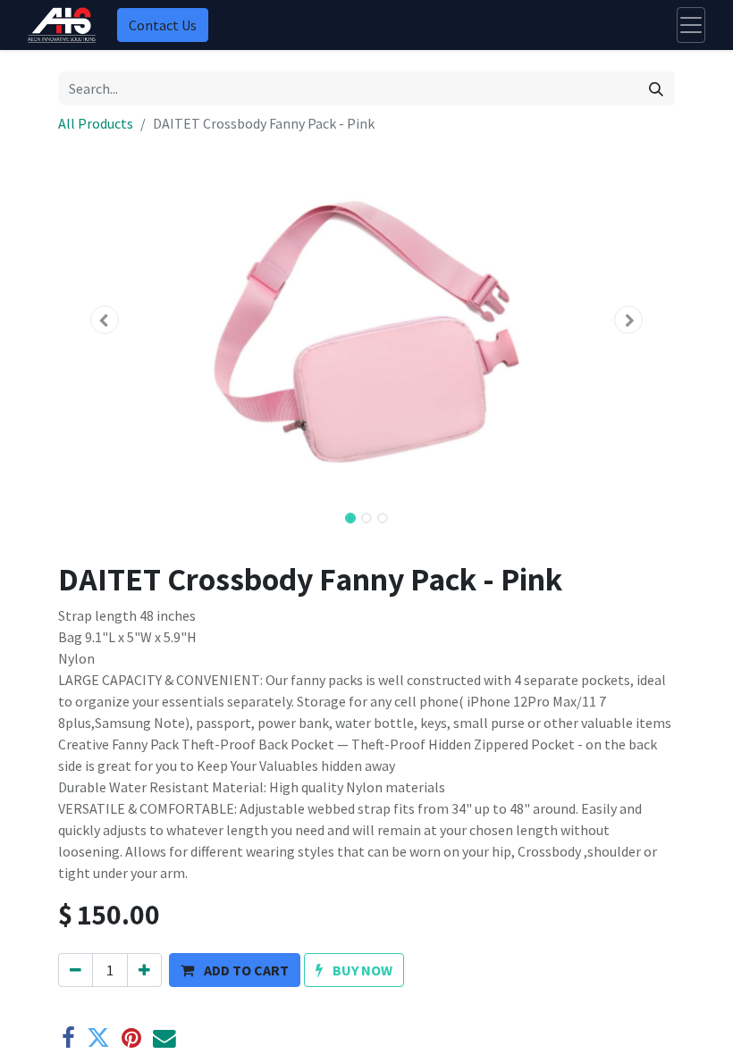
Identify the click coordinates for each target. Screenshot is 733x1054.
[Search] (656, 88)
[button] (104, 320)
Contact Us (163, 25)
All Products (95, 123)
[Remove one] (75, 970)
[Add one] (144, 970)
